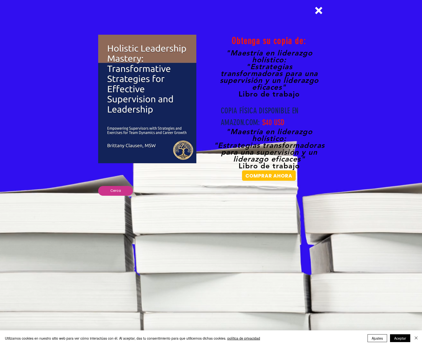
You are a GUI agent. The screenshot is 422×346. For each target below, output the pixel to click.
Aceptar (400, 338)
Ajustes (377, 338)
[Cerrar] (416, 338)
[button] (318, 10)
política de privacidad (243, 338)
